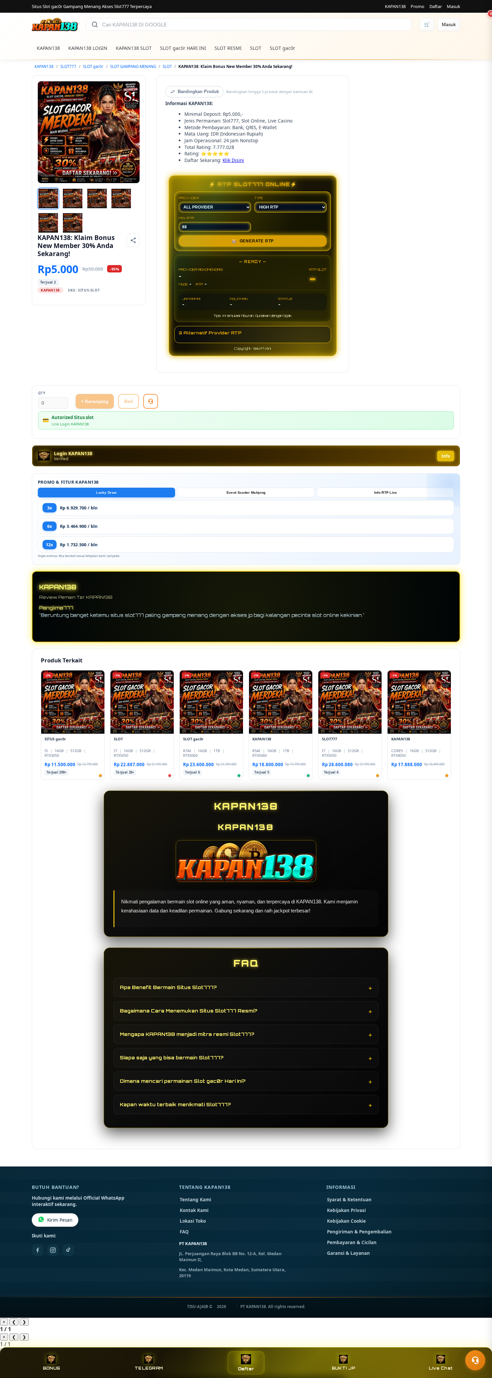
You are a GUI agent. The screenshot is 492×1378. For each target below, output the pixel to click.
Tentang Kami (195, 1200)
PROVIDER (189, 198)
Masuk (453, 6)
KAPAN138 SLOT (134, 48)
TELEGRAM (149, 1368)
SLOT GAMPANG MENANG (133, 66)
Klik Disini (233, 160)
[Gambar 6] (72, 223)
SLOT (255, 48)
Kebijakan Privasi (346, 1210)
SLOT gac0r (282, 48)
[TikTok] (68, 1250)
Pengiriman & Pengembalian (359, 1232)
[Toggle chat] (475, 1360)
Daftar (435, 6)
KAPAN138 (395, 6)
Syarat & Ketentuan (349, 1200)
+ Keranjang (94, 401)
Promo (417, 6)
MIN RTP (187, 218)
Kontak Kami (194, 1210)
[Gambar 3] (97, 198)
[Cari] (94, 24)
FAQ (184, 1232)
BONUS (51, 1368)
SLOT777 (68, 66)
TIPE (258, 198)
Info (445, 456)
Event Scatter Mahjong (246, 492)
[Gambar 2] (72, 198)
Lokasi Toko (193, 1221)
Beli (128, 401)
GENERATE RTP (253, 241)
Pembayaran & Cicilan (352, 1242)
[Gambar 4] (121, 198)
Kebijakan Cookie (346, 1221)
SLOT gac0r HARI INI (183, 48)
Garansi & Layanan (348, 1253)
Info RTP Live (385, 492)
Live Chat (441, 1368)
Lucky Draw (106, 492)
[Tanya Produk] (150, 401)
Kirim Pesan (59, 1220)
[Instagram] (53, 1250)
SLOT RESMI (228, 48)
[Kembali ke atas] (477, 1343)
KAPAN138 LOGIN (87, 48)
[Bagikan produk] (133, 240)
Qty (42, 393)
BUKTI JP (343, 1368)
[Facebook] (37, 1250)
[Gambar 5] (48, 223)
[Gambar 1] (48, 198)
